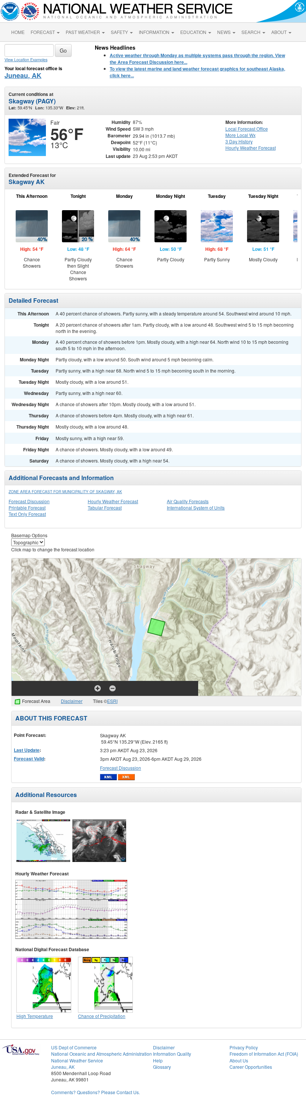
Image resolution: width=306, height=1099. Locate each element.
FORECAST (43, 32)
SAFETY (120, 32)
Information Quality (172, 1053)
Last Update (27, 750)
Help (158, 1060)
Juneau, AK (22, 75)
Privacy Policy (244, 1047)
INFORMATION (155, 32)
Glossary (162, 1067)
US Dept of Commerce (74, 1047)
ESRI (112, 701)
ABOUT (279, 32)
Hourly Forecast (250, 147)
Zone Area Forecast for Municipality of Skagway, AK (65, 491)
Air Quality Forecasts (188, 501)
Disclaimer (71, 701)
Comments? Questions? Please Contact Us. (95, 1092)
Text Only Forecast (27, 514)
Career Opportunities (251, 1067)
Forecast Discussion (29, 501)
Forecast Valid (29, 758)
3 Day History (239, 141)
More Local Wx (240, 135)
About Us (239, 1060)
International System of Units (196, 507)
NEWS (224, 32)
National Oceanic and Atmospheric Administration (101, 1053)
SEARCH (251, 32)
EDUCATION (193, 32)
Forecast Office (246, 128)
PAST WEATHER (83, 32)
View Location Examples (25, 59)
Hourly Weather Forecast (113, 501)
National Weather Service (77, 1060)
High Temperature (34, 1016)
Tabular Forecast (105, 507)
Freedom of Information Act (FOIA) (264, 1053)
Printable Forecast (27, 507)
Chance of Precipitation (101, 1016)
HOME (18, 32)
